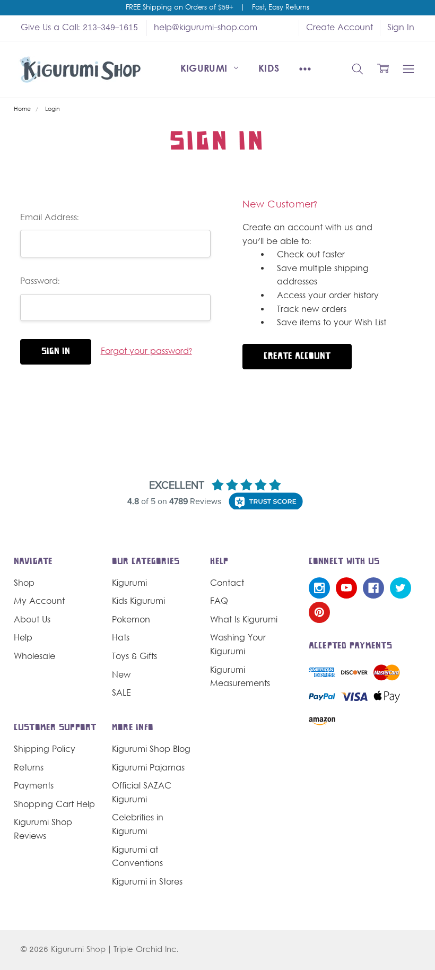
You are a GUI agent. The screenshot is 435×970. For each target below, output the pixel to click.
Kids (268, 69)
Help (23, 638)
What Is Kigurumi (243, 620)
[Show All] (305, 69)
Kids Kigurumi (138, 602)
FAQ (219, 602)
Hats (120, 638)
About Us (32, 620)
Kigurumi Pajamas (148, 768)
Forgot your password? (146, 352)
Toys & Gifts (134, 657)
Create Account (339, 28)
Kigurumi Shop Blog (151, 750)
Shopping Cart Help (54, 805)
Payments (34, 786)
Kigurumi (205, 69)
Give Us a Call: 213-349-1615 (79, 28)
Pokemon (131, 620)
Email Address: (49, 218)
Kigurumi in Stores (147, 882)
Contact (227, 584)
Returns (29, 768)
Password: (40, 282)
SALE (121, 693)
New (121, 675)
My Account (39, 602)
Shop (24, 584)
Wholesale (34, 657)
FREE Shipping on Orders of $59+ (179, 8)
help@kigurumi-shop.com (205, 28)
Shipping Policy (44, 750)
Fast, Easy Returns (280, 8)
